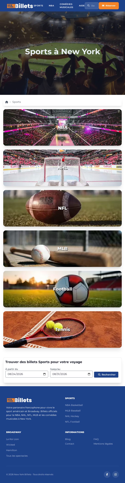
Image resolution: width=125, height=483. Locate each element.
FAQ (96, 439)
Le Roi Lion (12, 439)
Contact (69, 443)
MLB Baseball (73, 410)
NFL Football (72, 421)
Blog (68, 439)
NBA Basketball (74, 405)
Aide (82, 5)
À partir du (11, 369)
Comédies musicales (66, 5)
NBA (51, 5)
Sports (38, 5)
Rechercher (109, 374)
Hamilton (11, 450)
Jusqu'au (55, 369)
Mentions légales (103, 443)
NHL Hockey (72, 416)
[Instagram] (115, 474)
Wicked (10, 444)
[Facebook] (107, 474)
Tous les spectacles (17, 455)
